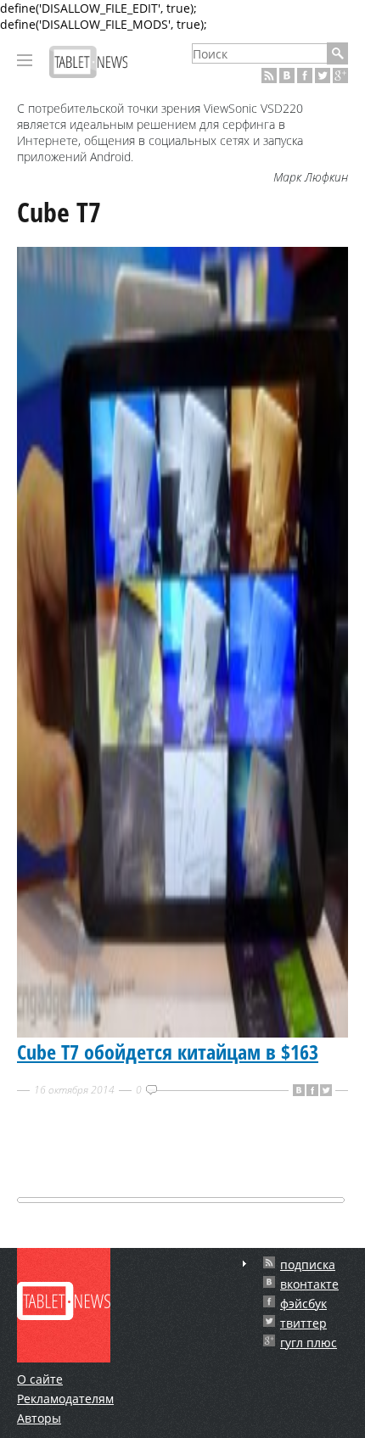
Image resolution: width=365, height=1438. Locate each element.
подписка (307, 1264)
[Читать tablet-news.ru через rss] (269, 75)
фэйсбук (303, 1303)
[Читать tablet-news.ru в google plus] (340, 75)
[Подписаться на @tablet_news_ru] (322, 75)
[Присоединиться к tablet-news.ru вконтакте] (287, 75)
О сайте (40, 1379)
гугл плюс (308, 1342)
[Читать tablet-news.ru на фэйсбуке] (304, 75)
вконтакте (309, 1284)
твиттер (303, 1323)
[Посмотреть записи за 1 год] (244, 1264)
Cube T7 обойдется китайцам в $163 (167, 1052)
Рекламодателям (65, 1398)
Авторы (39, 1418)
